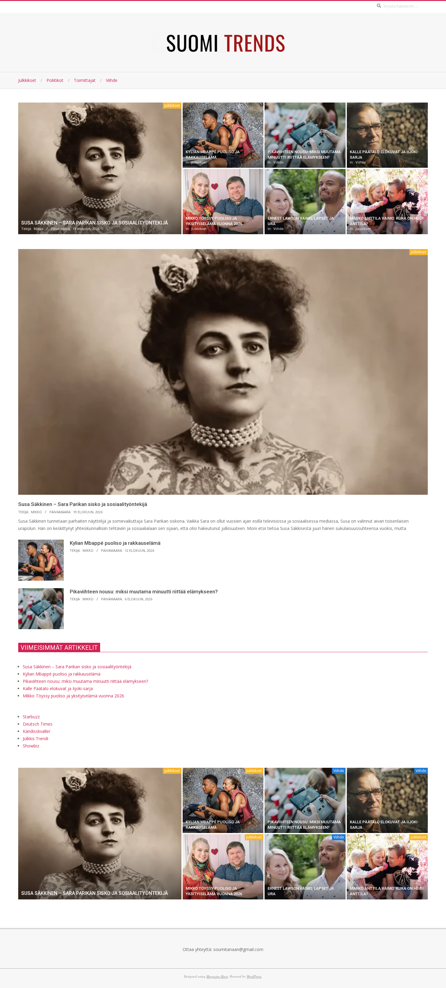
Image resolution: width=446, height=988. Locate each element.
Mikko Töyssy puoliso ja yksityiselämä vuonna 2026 (73, 696)
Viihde (278, 162)
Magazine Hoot (217, 976)
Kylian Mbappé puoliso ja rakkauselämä (115, 543)
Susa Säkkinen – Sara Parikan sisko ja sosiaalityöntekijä (94, 223)
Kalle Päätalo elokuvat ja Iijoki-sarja (58, 688)
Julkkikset (172, 105)
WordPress (254, 976)
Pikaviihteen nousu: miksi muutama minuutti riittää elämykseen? (144, 591)
